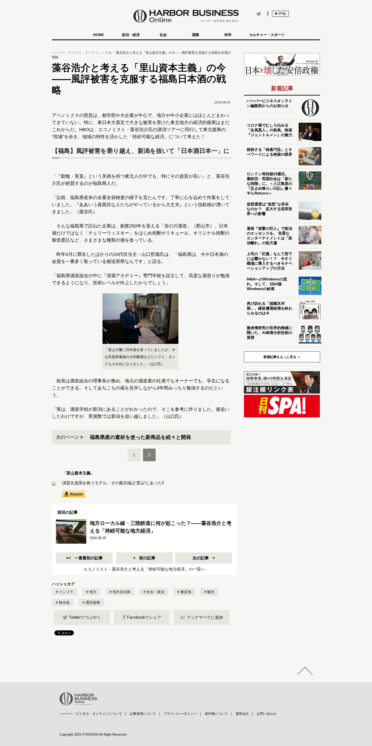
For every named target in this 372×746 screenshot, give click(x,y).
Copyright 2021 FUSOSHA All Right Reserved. (93, 734)
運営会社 (242, 714)
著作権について (216, 714)
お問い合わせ (266, 714)
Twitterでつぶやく (85, 617)
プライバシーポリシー (180, 714)
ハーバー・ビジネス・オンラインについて (90, 714)
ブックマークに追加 (201, 617)
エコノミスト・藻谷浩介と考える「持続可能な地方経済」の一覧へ (144, 569)
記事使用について (143, 714)
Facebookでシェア (144, 617)
